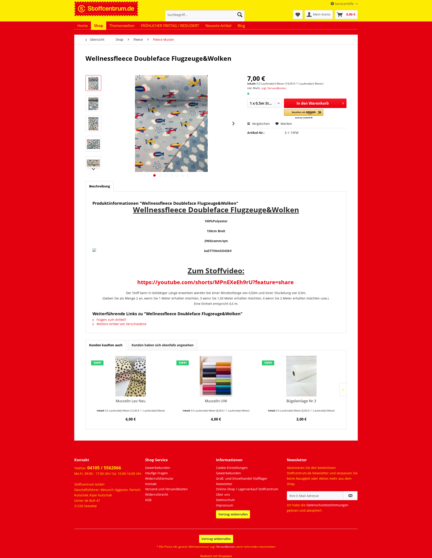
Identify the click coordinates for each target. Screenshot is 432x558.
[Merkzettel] (298, 14)
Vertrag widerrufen (233, 514)
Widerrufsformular (159, 478)
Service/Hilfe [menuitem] (344, 4)
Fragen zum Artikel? (111, 319)
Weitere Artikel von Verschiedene (121, 324)
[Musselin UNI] (216, 376)
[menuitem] (205, 16)
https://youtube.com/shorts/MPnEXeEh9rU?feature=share (215, 282)
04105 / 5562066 (104, 468)
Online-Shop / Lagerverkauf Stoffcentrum (247, 489)
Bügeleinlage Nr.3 (301, 401)
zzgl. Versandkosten (273, 88)
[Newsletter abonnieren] (350, 495)
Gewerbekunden (157, 468)
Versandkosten (225, 547)
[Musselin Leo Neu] (130, 376)
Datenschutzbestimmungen (327, 505)
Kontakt (151, 484)
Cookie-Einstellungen (232, 468)
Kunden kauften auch (105, 345)
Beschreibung (99, 186)
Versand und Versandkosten (166, 489)
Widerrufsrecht (156, 494)
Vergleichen (260, 124)
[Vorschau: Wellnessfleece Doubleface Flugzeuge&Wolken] (93, 83)
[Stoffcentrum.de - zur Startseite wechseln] (106, 8)
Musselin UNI (216, 401)
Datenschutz (225, 500)
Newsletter (224, 484)
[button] (303, 114)
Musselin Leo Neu (131, 401)
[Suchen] (240, 14)
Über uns (223, 494)
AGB (148, 500)
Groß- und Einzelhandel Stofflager (241, 478)
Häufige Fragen (156, 473)
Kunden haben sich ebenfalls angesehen (163, 345)
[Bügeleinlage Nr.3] (301, 376)
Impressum (224, 505)
